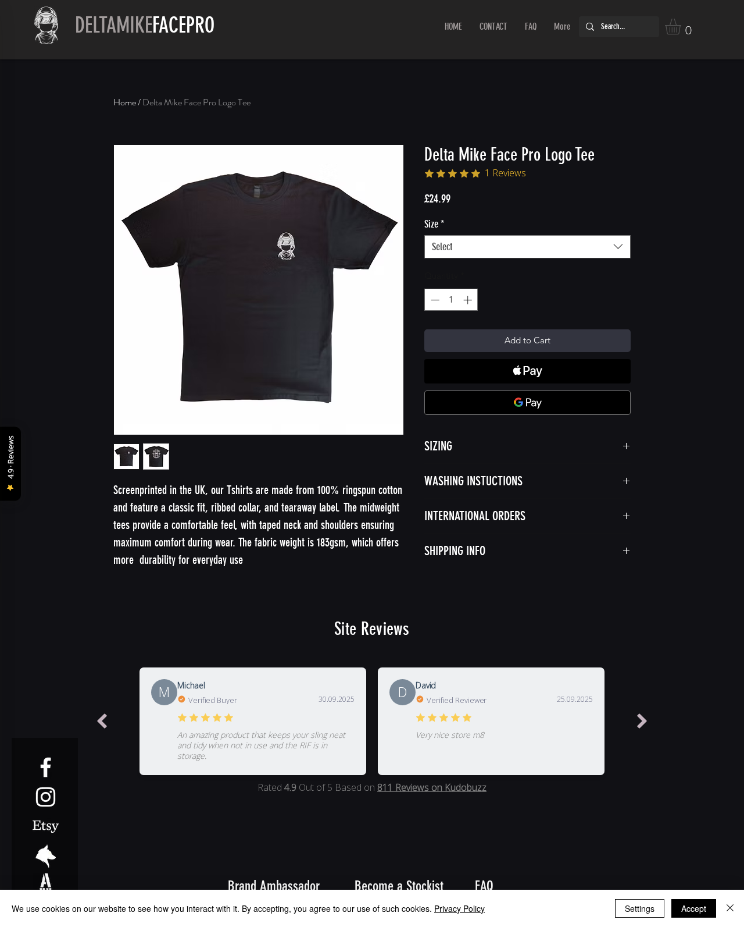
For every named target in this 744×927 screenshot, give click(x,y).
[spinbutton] (451, 300)
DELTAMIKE (144, 25)
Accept (693, 908)
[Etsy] (46, 827)
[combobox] (527, 246)
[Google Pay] (527, 402)
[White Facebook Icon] (46, 767)
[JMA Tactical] (46, 856)
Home (124, 102)
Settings (639, 908)
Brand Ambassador (274, 886)
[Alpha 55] (46, 886)
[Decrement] (434, 300)
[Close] (730, 908)
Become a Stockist (399, 886)
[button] (682, 27)
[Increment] (469, 300)
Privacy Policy (459, 908)
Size (434, 224)
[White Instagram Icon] (46, 797)
